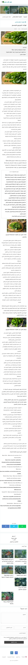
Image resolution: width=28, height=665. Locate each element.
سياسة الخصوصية (10, 657)
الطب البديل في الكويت (5, 12)
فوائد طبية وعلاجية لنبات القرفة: (13, 11)
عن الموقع (18, 657)
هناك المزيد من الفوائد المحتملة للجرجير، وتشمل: (15, 184)
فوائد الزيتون (23, 12)
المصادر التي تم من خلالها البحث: (19, 216)
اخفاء (11, 171)
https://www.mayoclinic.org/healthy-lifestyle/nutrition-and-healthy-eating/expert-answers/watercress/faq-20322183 (11, 462)
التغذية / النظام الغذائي (20, 22)
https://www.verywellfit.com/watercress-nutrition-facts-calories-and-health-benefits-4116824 (11, 499)
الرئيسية (4, 657)
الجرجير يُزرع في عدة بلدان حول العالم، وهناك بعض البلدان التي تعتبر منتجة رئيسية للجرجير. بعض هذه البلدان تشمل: (15, 211)
